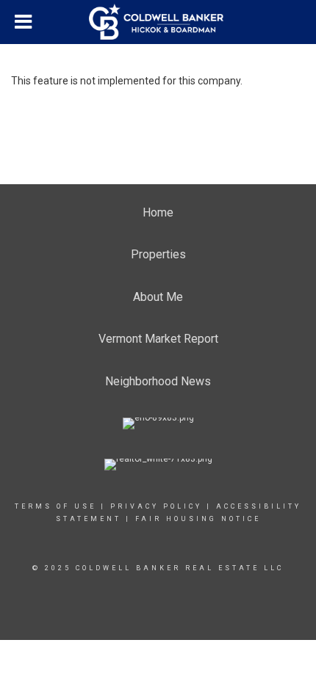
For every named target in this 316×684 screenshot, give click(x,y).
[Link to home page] (158, 22)
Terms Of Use (55, 506)
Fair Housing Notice (198, 519)
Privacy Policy (156, 506)
